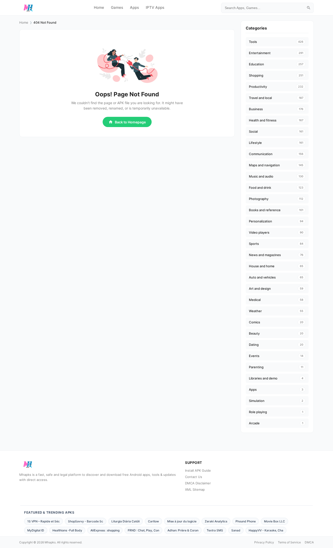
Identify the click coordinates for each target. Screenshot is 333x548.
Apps (134, 7)
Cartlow (153, 521)
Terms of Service (289, 542)
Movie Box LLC (274, 521)
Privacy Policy (264, 542)
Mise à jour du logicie (181, 521)
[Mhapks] (28, 8)
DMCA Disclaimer (198, 483)
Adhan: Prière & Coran (182, 530)
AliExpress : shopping (104, 530)
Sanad (235, 530)
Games (117, 7)
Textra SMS (215, 530)
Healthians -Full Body (67, 530)
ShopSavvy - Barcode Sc (85, 521)
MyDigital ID (35, 530)
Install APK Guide (198, 470)
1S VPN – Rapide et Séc (43, 521)
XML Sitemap (195, 489)
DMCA (309, 542)
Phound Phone (245, 521)
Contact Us (193, 477)
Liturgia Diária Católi (125, 521)
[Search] (308, 8)
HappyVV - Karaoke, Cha (266, 530)
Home (99, 7)
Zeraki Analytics (216, 521)
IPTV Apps (155, 7)
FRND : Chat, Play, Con (143, 530)
